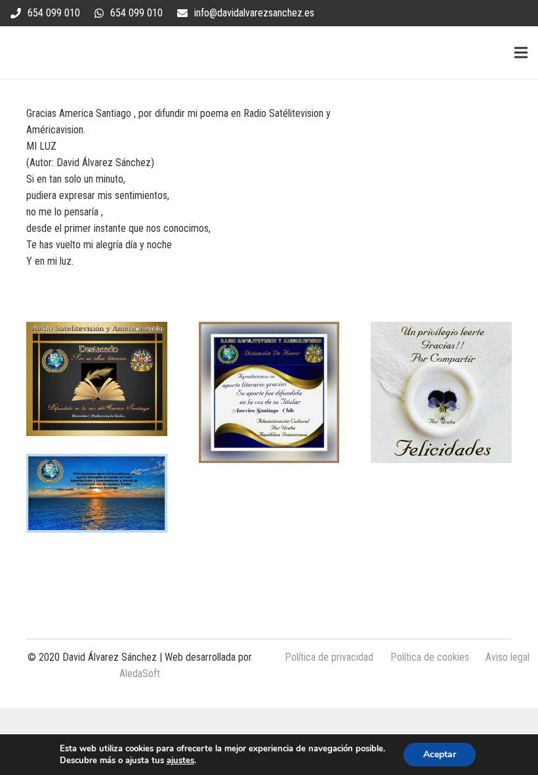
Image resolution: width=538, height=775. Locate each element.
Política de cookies (429, 657)
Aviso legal (507, 657)
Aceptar (439, 754)
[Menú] (521, 52)
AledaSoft (139, 673)
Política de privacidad (329, 657)
